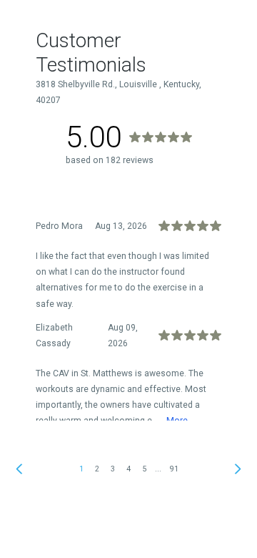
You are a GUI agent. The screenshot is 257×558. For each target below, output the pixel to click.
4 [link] (128, 469)
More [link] (177, 421)
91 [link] (174, 469)
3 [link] (113, 469)
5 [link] (144, 469)
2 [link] (97, 469)
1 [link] (81, 469)
